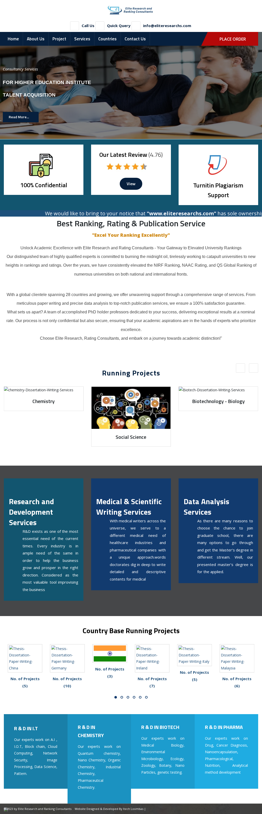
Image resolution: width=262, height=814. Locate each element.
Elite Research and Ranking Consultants (44, 809)
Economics (218, 437)
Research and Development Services (31, 512)
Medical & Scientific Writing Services (129, 507)
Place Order (233, 39)
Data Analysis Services (206, 507)
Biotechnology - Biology (131, 401)
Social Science (43, 437)
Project (59, 39)
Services (82, 39)
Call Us (88, 25)
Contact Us (135, 39)
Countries (107, 39)
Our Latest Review (123, 154)
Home (13, 39)
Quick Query (118, 25)
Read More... (19, 117)
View (131, 184)
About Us (36, 39)
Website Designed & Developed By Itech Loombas (109, 809)
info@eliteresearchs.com (167, 25)
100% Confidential (43, 185)
